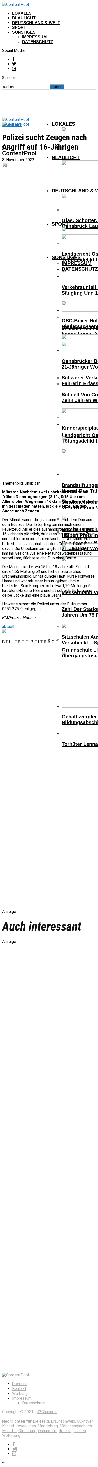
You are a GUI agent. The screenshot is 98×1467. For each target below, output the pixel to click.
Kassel (8, 1426)
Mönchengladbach (76, 1426)
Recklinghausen (72, 1430)
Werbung (20, 1393)
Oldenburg (27, 1430)
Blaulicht (24, 18)
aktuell (8, 626)
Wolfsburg (11, 1435)
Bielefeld (41, 1421)
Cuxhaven (85, 1421)
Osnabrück (47, 1430)
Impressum (34, 37)
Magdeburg (48, 1426)
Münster (9, 1430)
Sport (19, 27)
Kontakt (19, 1388)
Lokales (22, 13)
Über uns (19, 1383)
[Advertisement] (54, 781)
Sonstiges (24, 32)
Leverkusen (26, 1426)
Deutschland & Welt (36, 23)
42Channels (47, 1411)
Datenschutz (37, 42)
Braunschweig (63, 1421)
